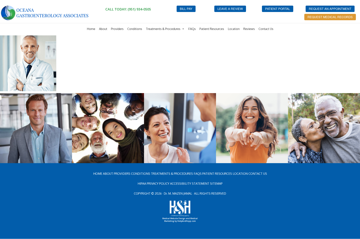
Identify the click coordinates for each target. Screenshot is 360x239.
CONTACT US (257, 174)
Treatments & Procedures (163, 29)
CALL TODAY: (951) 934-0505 (128, 9)
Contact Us (266, 29)
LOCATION (240, 174)
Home (91, 29)
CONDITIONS (140, 174)
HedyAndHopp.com (186, 221)
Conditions (134, 29)
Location (234, 29)
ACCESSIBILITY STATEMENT (189, 183)
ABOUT (108, 174)
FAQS (198, 174)
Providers (117, 29)
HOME (97, 174)
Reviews (249, 29)
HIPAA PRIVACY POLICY (153, 183)
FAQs (192, 29)
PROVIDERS (122, 174)
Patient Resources (212, 29)
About (103, 29)
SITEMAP (216, 183)
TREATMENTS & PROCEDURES (172, 174)
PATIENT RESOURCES (217, 174)
